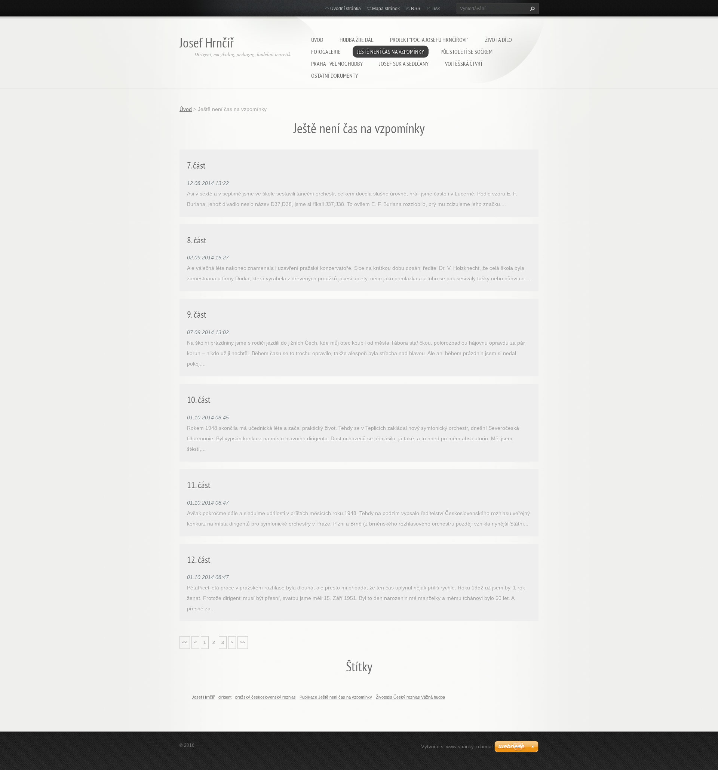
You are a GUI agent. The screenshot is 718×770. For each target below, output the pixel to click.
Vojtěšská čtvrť (464, 63)
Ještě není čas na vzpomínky (390, 51)
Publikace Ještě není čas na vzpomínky (336, 697)
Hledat (531, 8)
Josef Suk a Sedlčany (404, 63)
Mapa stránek (386, 8)
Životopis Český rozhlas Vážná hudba (410, 697)
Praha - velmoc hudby (337, 63)
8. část (196, 240)
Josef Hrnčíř (203, 697)
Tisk (436, 8)
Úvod (317, 39)
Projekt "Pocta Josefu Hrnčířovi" (429, 39)
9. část (196, 314)
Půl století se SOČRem (467, 51)
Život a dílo (498, 39)
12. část (199, 560)
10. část (199, 400)
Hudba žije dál (357, 39)
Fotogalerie (326, 51)
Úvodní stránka (345, 8)
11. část (199, 485)
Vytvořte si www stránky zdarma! (457, 746)
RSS (415, 8)
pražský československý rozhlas (265, 697)
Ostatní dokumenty (334, 75)
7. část (196, 165)
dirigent (224, 697)
